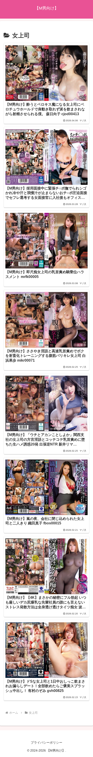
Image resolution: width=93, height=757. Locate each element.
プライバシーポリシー (46, 742)
